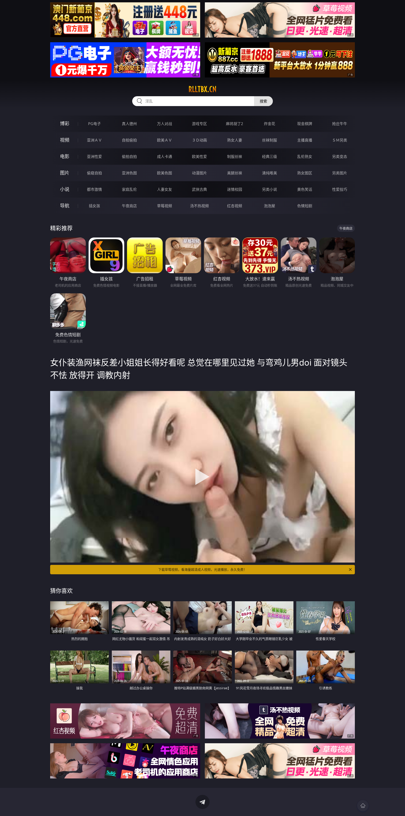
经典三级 (269, 156)
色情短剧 (304, 205)
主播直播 (304, 140)
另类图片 (339, 173)
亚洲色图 (129, 173)
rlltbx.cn (202, 89)
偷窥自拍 (94, 173)
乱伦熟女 (304, 156)
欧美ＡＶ (164, 140)
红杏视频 (234, 205)
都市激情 (94, 189)
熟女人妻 (234, 140)
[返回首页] (362, 805)
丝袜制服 (269, 140)
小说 (64, 189)
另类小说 (269, 189)
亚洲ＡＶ (94, 140)
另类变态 (339, 156)
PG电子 (94, 123)
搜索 (263, 101)
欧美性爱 (199, 156)
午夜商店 (129, 205)
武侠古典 (199, 189)
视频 (64, 140)
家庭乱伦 (129, 189)
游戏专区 (199, 123)
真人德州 (129, 123)
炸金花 (269, 123)
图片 (64, 173)
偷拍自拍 (129, 156)
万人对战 (164, 123)
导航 (64, 206)
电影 (64, 156)
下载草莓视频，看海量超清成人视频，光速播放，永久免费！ (202, 569)
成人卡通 (164, 156)
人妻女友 (164, 189)
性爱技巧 (339, 189)
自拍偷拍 (129, 140)
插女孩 (94, 205)
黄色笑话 (304, 189)
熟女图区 (304, 173)
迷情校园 (234, 189)
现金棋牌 (304, 123)
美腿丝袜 (234, 173)
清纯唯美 (269, 173)
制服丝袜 (234, 156)
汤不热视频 (199, 205)
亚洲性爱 (94, 156)
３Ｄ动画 (199, 140)
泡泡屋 (269, 205)
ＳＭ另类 (339, 140)
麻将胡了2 (234, 123)
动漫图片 (199, 173)
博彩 (64, 123)
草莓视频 (164, 205)
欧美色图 (164, 173)
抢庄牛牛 (339, 123)
